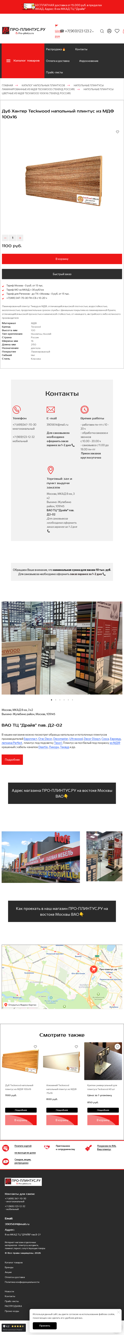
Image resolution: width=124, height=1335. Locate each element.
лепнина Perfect (12, 742)
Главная (7, 85)
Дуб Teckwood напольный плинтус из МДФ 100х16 (19, 1087)
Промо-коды (12, 1311)
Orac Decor (45, 738)
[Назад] (5, 652)
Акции (8, 1272)
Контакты (81, 49)
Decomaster (60, 738)
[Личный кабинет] (109, 31)
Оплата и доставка (57, 61)
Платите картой (23, 1145)
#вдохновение (88, 61)
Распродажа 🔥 (56, 49)
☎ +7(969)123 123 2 (77, 31)
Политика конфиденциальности (22, 1282)
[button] (51, 699)
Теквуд (64, 747)
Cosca (105, 738)
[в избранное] (117, 132)
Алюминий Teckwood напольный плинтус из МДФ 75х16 (61, 1089)
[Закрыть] (118, 1312)
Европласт (30, 738)
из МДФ (115, 742)
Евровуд (115, 738)
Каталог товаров (14, 1262)
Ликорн (54, 747)
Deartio (43, 747)
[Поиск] (102, 31)
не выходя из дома (25, 1152)
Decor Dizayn (92, 738)
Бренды (9, 1267)
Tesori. (58, 742)
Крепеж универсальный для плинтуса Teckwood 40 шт (102, 1087)
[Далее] (118, 652)
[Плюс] (20, 238)
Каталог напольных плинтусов (43, 85)
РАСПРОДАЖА (13, 1306)
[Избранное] (117, 31)
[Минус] (5, 238)
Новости (9, 1291)
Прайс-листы (54, 72)
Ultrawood (76, 738)
